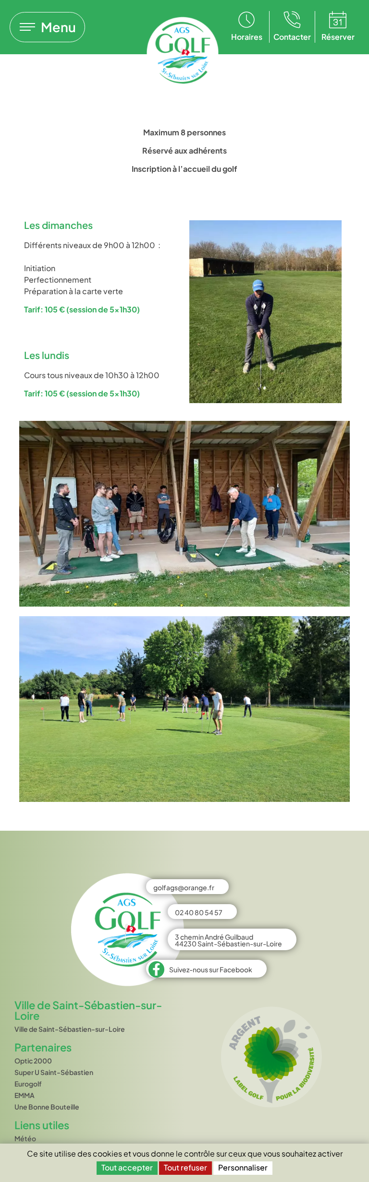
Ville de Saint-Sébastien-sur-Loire (69, 1029)
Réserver (338, 37)
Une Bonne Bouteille (46, 1106)
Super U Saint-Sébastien (53, 1072)
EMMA (24, 1095)
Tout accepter (127, 1167)
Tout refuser (185, 1167)
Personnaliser (243, 1167)
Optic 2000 (33, 1060)
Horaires (246, 37)
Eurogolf (28, 1083)
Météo (25, 1138)
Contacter (292, 37)
